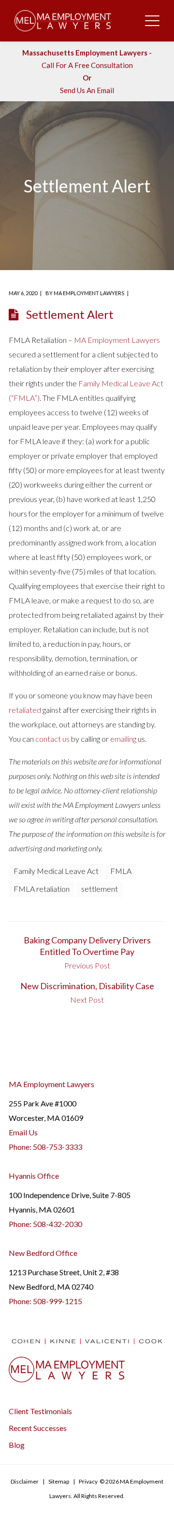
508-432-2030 (57, 1223)
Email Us (23, 1132)
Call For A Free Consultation (87, 65)
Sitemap (58, 1481)
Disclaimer (25, 1481)
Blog (17, 1444)
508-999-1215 (57, 1301)
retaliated (25, 709)
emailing (123, 738)
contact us (52, 738)
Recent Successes (38, 1427)
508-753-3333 (57, 1146)
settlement (99, 888)
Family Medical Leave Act (56, 870)
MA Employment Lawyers (89, 293)
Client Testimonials (40, 1411)
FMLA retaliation (42, 888)
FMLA (120, 870)
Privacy (88, 1481)
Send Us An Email (87, 90)
